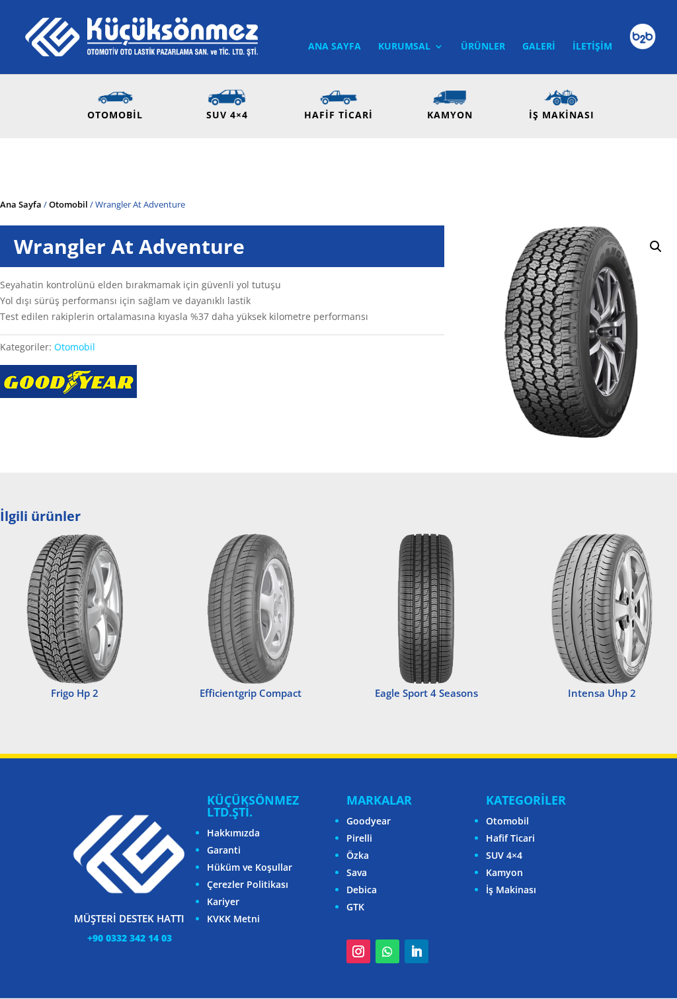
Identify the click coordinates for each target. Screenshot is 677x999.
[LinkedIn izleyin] (416, 951)
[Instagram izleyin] (358, 951)
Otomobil (68, 204)
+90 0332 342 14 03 (129, 938)
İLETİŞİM (592, 47)
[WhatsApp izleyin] (387, 951)
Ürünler (483, 47)
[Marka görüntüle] (68, 394)
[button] (656, 247)
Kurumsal (404, 47)
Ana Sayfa (334, 47)
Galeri (538, 47)
